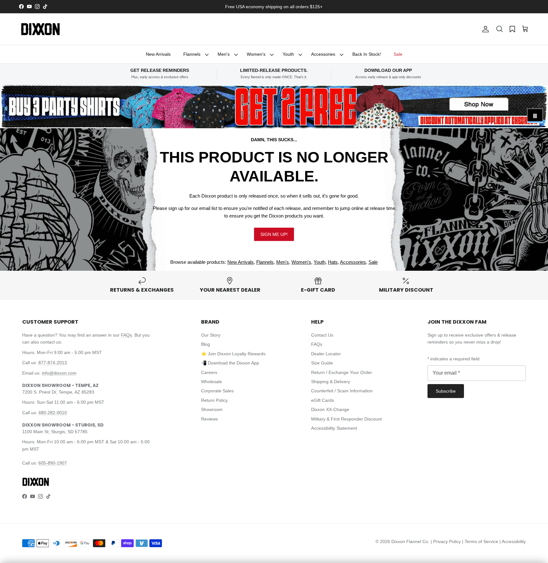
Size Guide (322, 362)
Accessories (323, 54)
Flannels (191, 54)
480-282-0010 (52, 412)
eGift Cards (322, 400)
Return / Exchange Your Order (341, 372)
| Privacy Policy (446, 541)
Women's (256, 54)
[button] (499, 29)
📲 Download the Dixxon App (230, 362)
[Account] (484, 29)
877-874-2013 (52, 362)
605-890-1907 (52, 462)
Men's (224, 54)
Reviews (209, 418)
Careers (209, 372)
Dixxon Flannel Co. (410, 541)
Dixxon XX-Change (330, 409)
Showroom (212, 409)
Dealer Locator (326, 353)
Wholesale (211, 381)
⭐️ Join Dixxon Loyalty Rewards (233, 353)
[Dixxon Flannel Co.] (40, 29)
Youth (288, 54)
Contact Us (322, 335)
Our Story (210, 335)
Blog (205, 344)
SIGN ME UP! (274, 234)
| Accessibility (512, 541)
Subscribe (446, 391)
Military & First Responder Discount (346, 418)
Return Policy (214, 400)
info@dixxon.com (59, 373)
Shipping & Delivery (330, 381)
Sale (398, 54)
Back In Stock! (366, 54)
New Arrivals (158, 54)
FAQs (126, 335)
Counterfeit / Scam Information (342, 390)
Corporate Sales (217, 390)
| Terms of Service (480, 541)
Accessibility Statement (334, 428)
